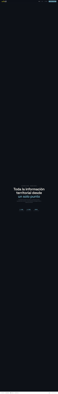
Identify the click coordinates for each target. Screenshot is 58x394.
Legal (49, 392)
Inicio (39, 1)
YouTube (12, 392)
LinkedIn (8, 392)
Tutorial (45, 1)
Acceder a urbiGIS (52, 1)
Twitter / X (17, 392)
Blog (42, 1)
